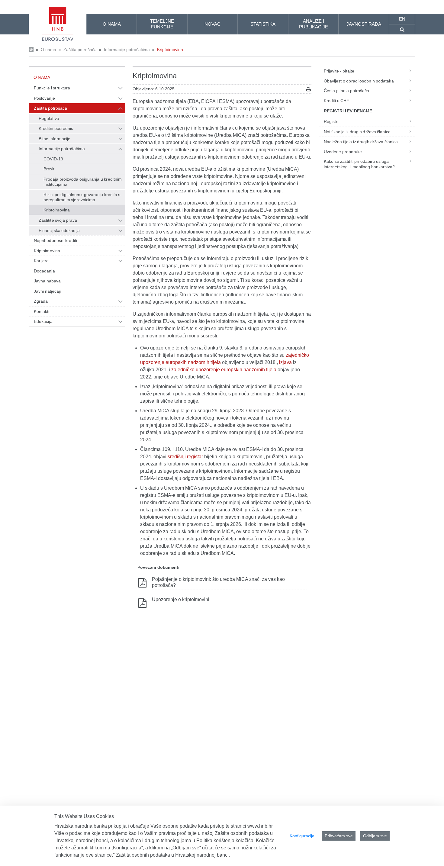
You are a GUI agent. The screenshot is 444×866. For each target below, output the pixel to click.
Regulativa (49, 118)
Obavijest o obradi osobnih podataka (359, 81)
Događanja (44, 271)
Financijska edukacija (59, 230)
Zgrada (41, 301)
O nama (48, 49)
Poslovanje (44, 98)
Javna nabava (47, 280)
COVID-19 (53, 158)
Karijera (41, 260)
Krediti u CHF (336, 100)
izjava (285, 362)
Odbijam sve (375, 835)
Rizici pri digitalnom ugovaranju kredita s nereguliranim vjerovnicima (81, 197)
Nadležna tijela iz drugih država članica (361, 141)
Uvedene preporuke (343, 151)
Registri (331, 121)
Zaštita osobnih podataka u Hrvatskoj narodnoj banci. (173, 855)
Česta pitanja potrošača (346, 90)
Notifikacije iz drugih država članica (357, 131)
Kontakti (42, 311)
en (402, 18)
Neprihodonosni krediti (55, 240)
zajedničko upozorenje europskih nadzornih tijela (224, 369)
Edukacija (43, 321)
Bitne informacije (55, 138)
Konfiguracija (302, 835)
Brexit (48, 168)
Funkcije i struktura (52, 87)
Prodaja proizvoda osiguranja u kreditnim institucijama (82, 182)
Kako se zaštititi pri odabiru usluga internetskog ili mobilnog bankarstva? (359, 164)
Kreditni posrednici (56, 128)
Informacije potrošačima (127, 49)
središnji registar (186, 456)
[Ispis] (308, 89)
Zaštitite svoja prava (58, 220)
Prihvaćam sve (339, 835)
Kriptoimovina (170, 49)
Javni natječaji (47, 291)
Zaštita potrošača (80, 49)
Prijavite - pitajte (339, 71)
